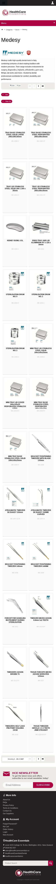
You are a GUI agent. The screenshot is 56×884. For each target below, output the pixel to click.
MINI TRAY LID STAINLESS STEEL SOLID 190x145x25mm (41, 350)
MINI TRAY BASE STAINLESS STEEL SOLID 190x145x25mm (15, 458)
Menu (3, 23)
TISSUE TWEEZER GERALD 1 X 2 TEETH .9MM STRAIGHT (41, 728)
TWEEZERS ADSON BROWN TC (15, 673)
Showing (16, 759)
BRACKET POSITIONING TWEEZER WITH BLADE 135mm (41, 458)
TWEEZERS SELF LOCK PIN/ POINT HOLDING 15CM (15, 728)
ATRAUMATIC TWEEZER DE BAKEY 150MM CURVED (41, 512)
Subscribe (43, 785)
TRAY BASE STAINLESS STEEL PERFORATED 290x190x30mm (41, 135)
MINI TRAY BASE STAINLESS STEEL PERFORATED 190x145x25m (41, 405)
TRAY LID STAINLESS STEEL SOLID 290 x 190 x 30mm (15, 189)
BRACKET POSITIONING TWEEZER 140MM (41, 565)
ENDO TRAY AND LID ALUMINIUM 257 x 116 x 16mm (41, 243)
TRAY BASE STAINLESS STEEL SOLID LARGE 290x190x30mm (15, 135)
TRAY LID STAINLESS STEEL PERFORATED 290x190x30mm (41, 189)
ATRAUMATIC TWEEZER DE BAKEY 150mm (15, 511)
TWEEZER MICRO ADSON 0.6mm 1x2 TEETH (41, 619)
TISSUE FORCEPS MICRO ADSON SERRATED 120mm (40, 674)
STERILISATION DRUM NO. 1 (41, 295)
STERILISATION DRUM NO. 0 (15, 295)
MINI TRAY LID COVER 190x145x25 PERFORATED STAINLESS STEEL (15, 405)
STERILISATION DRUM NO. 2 (15, 349)
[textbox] (25, 863)
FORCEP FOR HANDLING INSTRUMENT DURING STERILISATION (15, 620)
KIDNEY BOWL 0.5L (15, 241)
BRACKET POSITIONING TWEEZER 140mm (15, 565)
